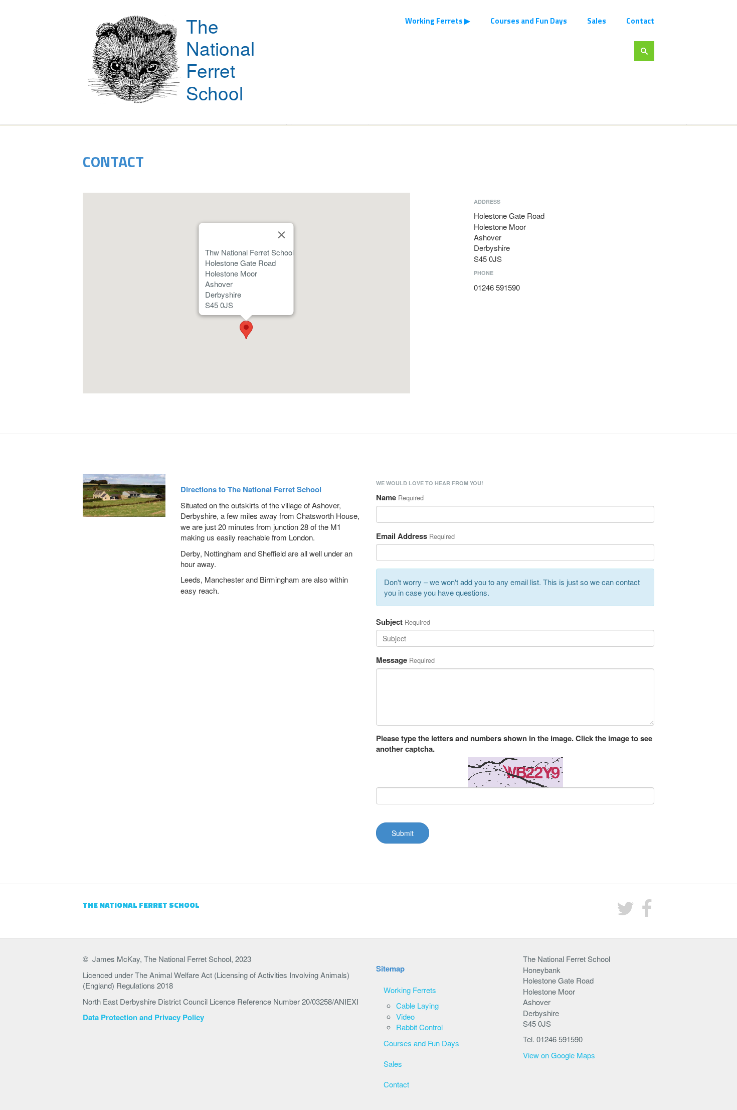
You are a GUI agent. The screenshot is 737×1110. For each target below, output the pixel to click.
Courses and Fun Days (528, 21)
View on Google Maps (559, 1055)
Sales (596, 21)
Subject (389, 622)
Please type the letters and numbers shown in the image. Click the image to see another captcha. (514, 743)
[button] (246, 330)
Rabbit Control (419, 1027)
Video (405, 1016)
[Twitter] (625, 912)
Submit (403, 833)
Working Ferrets (434, 21)
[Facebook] (646, 912)
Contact (640, 21)
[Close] (282, 235)
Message (391, 660)
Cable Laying (417, 1005)
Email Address (401, 536)
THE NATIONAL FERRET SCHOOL (141, 905)
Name (386, 497)
